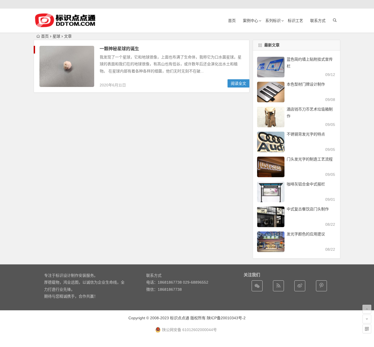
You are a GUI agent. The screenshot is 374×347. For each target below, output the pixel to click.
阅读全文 (238, 83)
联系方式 (318, 20)
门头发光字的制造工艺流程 (310, 159)
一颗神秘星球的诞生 (119, 48)
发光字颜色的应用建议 (306, 234)
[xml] (321, 285)
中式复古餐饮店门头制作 (308, 209)
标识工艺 (295, 20)
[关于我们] (299, 285)
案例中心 (250, 20)
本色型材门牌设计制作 (306, 84)
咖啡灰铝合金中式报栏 (306, 184)
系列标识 (273, 20)
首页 (232, 20)
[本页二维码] (367, 329)
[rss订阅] (278, 285)
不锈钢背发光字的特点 (306, 134)
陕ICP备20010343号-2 (226, 318)
